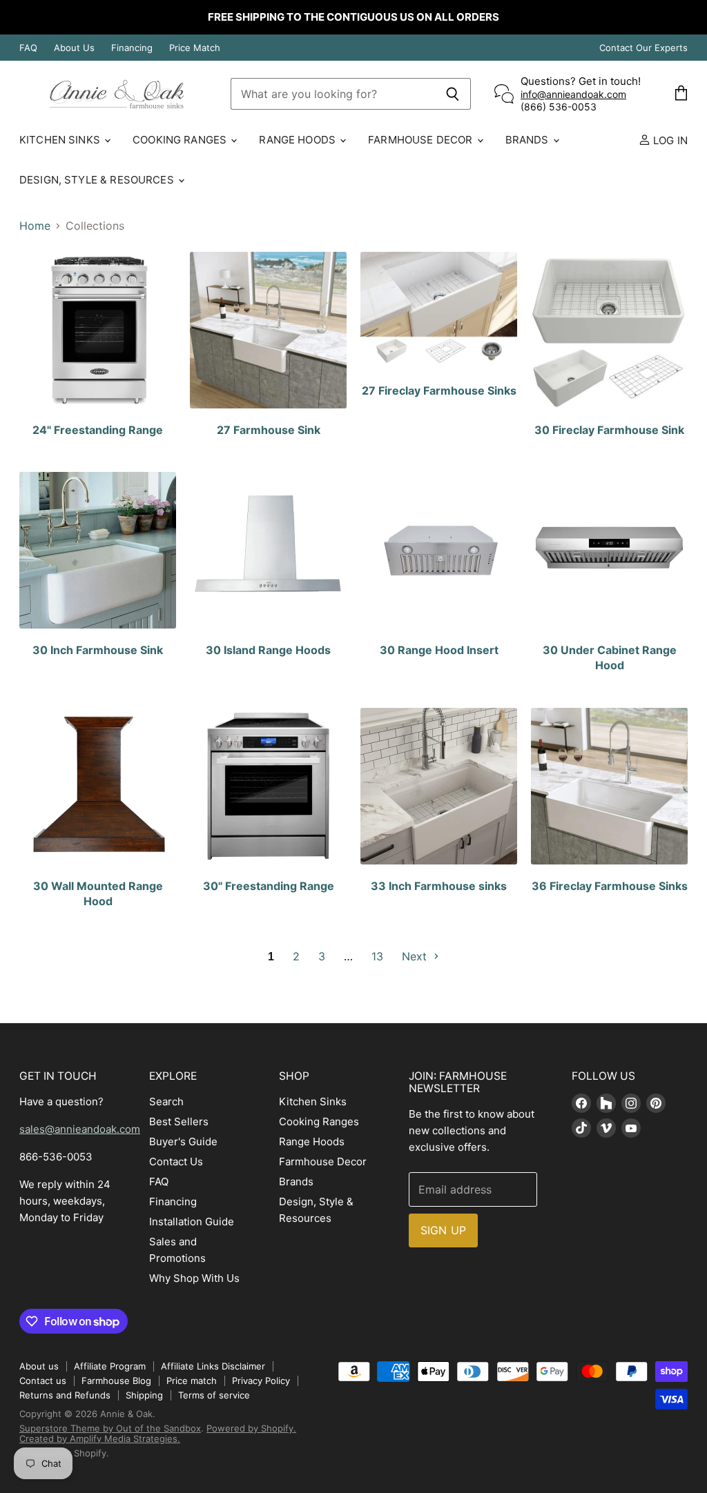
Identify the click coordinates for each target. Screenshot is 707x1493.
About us (39, 1366)
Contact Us (176, 1161)
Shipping (144, 1395)
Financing (132, 48)
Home (34, 225)
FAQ (28, 48)
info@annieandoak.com (573, 94)
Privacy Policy (261, 1380)
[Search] (452, 94)
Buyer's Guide (183, 1141)
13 (377, 956)
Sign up (443, 1230)
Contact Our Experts (643, 48)
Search (166, 1101)
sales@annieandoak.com (79, 1129)
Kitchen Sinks (61, 139)
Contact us (42, 1380)
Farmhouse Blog (116, 1380)
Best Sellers (179, 1121)
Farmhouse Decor (421, 139)
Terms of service (214, 1395)
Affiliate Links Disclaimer (213, 1366)
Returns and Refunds (64, 1395)
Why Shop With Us (194, 1278)
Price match (191, 1380)
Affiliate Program (110, 1366)
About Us (74, 48)
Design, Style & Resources (98, 179)
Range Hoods (298, 139)
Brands (528, 139)
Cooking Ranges (181, 139)
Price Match (194, 48)
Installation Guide (191, 1221)
